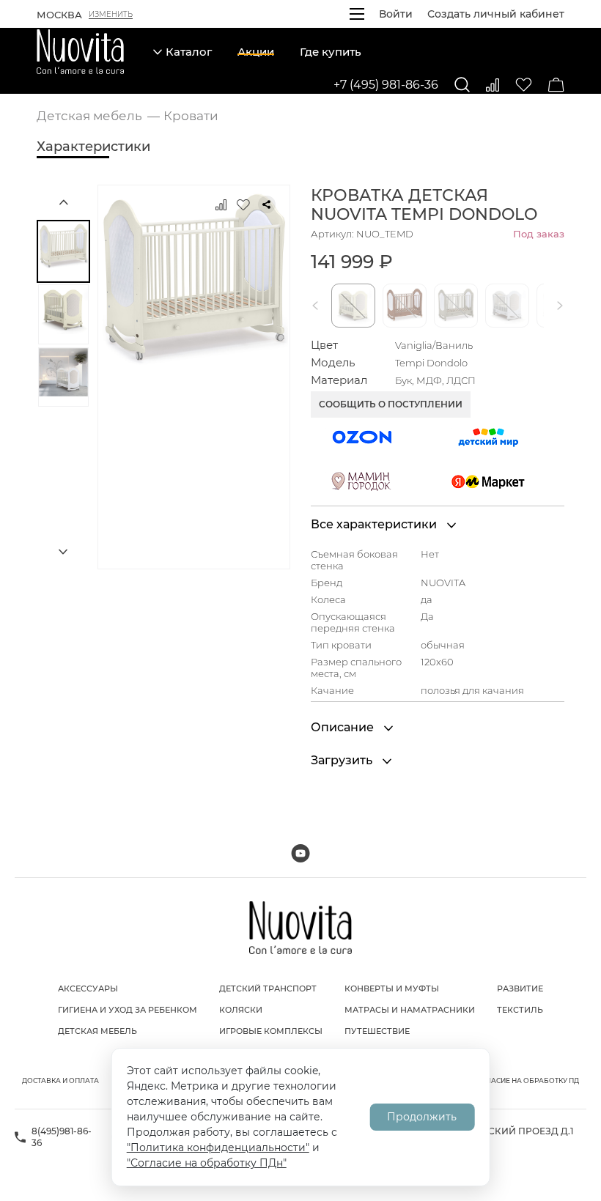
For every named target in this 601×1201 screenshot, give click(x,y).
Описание (344, 727)
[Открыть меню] (357, 14)
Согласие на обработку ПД (526, 1080)
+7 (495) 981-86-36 (385, 85)
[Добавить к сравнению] (221, 204)
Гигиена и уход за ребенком (127, 1010)
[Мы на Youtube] (300, 853)
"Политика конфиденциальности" (218, 1147)
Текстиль (520, 1010)
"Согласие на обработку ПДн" (207, 1162)
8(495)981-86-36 (62, 1137)
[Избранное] (523, 85)
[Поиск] (462, 84)
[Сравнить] (492, 85)
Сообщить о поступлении (390, 404)
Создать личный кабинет (495, 14)
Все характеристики (375, 524)
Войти (396, 14)
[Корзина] (556, 85)
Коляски (240, 1010)
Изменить (111, 14)
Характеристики (93, 146)
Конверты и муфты (391, 988)
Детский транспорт (268, 988)
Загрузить (343, 760)
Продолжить (422, 1116)
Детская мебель (97, 1031)
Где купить (330, 52)
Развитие (520, 988)
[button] (318, 305)
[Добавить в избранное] (243, 204)
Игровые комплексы (270, 1031)
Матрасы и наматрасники (409, 1010)
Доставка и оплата (60, 1080)
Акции (255, 52)
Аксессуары (88, 988)
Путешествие (377, 1031)
